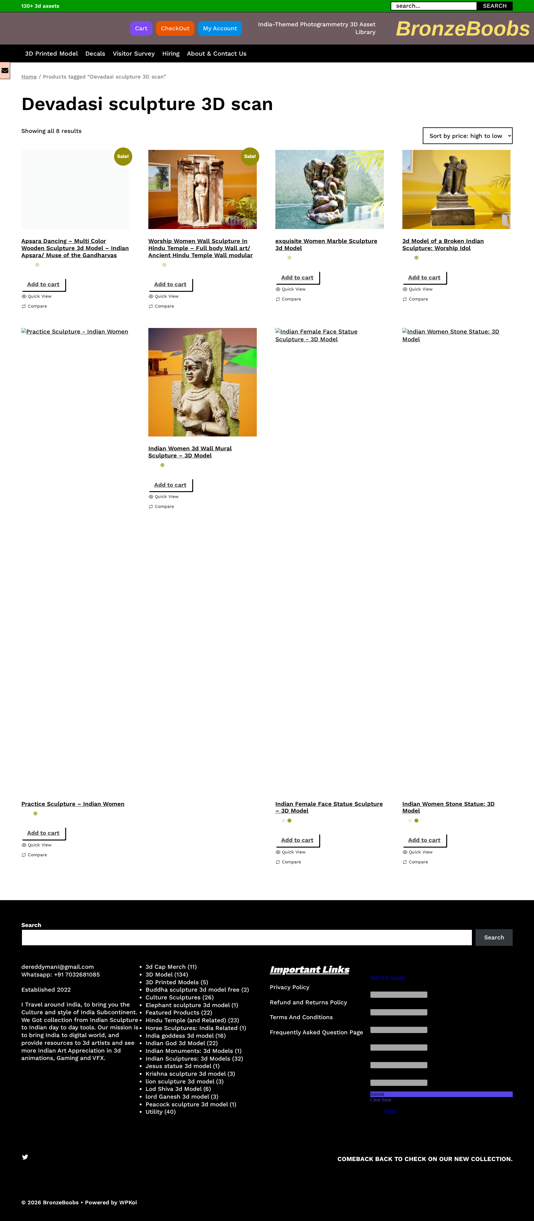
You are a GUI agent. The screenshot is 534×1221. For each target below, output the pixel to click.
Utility (154, 1111)
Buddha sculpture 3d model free (192, 989)
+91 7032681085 (77, 974)
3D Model (159, 974)
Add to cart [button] (43, 284)
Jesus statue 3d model (178, 1066)
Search (31, 925)
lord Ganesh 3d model (177, 1096)
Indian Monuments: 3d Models (189, 1050)
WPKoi (128, 1202)
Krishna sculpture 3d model (186, 1073)
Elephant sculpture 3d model (188, 1005)
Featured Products (172, 1012)
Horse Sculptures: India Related (192, 1028)
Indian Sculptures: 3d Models (188, 1058)
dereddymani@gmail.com (57, 966)
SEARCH (495, 5)
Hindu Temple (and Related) (186, 1020)
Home (29, 77)
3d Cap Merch (166, 966)
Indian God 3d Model (175, 1043)
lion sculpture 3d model (180, 1081)
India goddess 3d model (180, 1035)
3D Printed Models (172, 982)
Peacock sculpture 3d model (187, 1104)
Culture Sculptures (173, 997)
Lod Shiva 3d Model (173, 1088)
